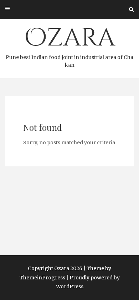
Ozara (69, 44)
